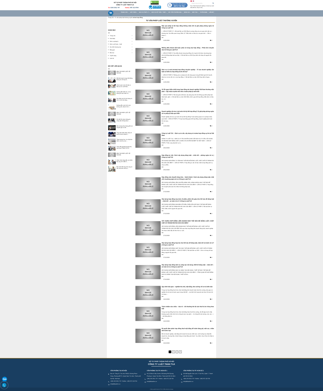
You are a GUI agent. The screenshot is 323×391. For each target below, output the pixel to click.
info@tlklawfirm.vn (115, 384)
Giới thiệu (133, 12)
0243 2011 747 (115, 7)
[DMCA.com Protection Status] (154, 2)
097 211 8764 (134, 7)
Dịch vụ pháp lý (144, 12)
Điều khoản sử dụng (168, 389)
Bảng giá (187, 12)
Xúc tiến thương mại (175, 12)
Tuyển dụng (203, 12)
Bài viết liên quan (115, 66)
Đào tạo (195, 12)
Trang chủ (124, 12)
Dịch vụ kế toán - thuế (158, 12)
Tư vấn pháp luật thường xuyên (161, 20)
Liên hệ (211, 12)
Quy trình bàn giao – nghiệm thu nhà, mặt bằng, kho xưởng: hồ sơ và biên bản (187, 286)
